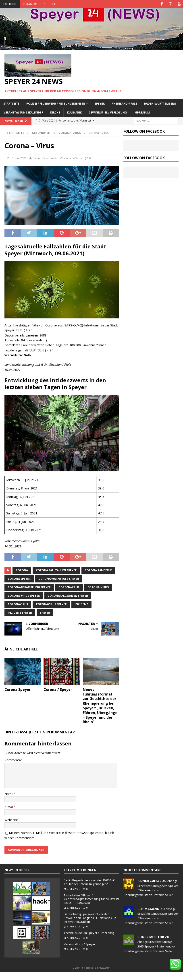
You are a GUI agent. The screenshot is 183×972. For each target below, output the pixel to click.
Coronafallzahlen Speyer (68, 596)
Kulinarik (74, 112)
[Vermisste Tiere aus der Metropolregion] (31, 947)
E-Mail (8, 807)
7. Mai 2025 (73, 889)
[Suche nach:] (156, 120)
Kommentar (13, 760)
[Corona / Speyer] (62, 671)
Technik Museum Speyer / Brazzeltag (89, 933)
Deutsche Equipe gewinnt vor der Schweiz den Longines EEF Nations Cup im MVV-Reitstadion (90, 918)
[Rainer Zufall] (128, 887)
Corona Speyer (19, 579)
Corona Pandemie (98, 570)
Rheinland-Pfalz (124, 103)
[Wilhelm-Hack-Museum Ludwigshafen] (41, 903)
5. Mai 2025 (73, 926)
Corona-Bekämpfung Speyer (29, 587)
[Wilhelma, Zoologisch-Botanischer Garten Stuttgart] (22, 903)
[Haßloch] (22, 888)
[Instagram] (170, 4)
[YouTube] (179, 4)
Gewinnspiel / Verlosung (108, 112)
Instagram (30, 4)
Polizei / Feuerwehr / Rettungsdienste (55, 103)
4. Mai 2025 (73, 937)
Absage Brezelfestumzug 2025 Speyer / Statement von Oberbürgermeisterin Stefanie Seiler (150, 946)
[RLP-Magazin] (128, 915)
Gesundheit (41, 133)
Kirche (55, 112)
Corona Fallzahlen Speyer (56, 570)
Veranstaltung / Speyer (79, 944)
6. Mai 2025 (73, 907)
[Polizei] (41, 888)
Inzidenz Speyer (20, 613)
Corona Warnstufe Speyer (59, 579)
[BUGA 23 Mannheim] (22, 932)
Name (8, 794)
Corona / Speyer (58, 689)
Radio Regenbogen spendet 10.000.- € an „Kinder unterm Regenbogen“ (89, 882)
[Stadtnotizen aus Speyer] (41, 932)
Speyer (100, 103)
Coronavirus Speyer (51, 604)
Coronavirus (18, 604)
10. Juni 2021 (18, 158)
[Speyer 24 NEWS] (91, 47)
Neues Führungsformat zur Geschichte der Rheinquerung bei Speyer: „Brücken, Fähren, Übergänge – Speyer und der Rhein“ (100, 705)
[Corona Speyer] (22, 671)
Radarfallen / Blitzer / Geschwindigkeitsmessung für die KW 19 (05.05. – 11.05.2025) (91, 899)
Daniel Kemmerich (45, 158)
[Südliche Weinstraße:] (41, 918)
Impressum (142, 112)
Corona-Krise (69, 587)
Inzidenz (81, 604)
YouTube (50, 4)
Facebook (9, 4)
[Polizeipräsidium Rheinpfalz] (22, 918)
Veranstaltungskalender (23, 112)
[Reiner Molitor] (128, 943)
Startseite (11, 103)
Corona (22, 570)
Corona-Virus (73, 158)
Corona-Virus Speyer (24, 596)
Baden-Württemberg (160, 103)
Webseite (11, 820)
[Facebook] (162, 4)
